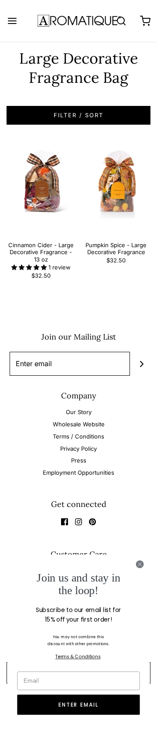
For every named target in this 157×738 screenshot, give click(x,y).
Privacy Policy (78, 448)
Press (78, 460)
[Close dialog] (140, 564)
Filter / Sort (78, 115)
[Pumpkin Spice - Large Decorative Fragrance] (116, 187)
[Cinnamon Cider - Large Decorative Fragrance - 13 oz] (41, 187)
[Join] (142, 364)
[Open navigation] (12, 21)
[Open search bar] (121, 21)
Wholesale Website (79, 424)
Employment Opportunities (78, 472)
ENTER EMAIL (78, 704)
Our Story (79, 411)
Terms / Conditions (78, 436)
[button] (29, 267)
